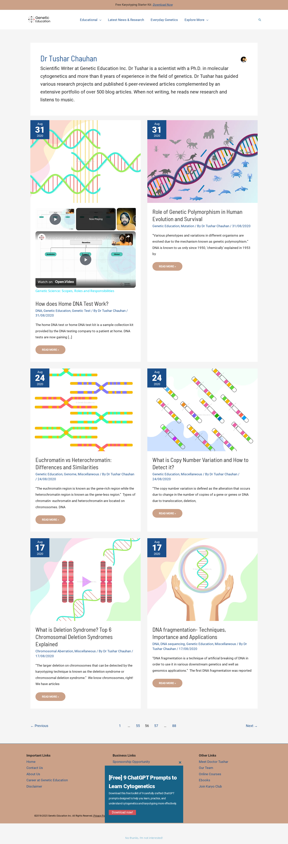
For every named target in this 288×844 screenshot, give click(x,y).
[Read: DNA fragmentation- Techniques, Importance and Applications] (202, 579)
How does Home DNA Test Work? (72, 303)
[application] (99, 20)
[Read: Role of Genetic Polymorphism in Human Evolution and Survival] (202, 161)
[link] (42, 237)
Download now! (122, 812)
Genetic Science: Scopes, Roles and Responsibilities (85, 238)
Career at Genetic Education (47, 780)
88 (174, 726)
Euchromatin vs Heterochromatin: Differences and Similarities (73, 463)
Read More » (50, 351)
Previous (39, 726)
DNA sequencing (172, 644)
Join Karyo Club (210, 786)
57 (156, 726)
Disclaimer (34, 786)
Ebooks (204, 780)
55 (138, 726)
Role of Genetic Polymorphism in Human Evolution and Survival (197, 215)
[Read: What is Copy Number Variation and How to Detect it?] (202, 409)
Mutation (187, 226)
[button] (260, 20)
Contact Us (34, 768)
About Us (33, 774)
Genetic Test (81, 311)
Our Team (206, 768)
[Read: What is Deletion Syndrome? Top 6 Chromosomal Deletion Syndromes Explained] (85, 579)
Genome (70, 474)
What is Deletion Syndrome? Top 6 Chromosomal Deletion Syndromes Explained (74, 636)
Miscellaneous (88, 474)
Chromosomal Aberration (54, 651)
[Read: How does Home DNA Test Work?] (85, 161)
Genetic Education (57, 311)
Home (30, 762)
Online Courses (210, 774)
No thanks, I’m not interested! (144, 838)
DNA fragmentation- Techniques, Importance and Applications (189, 633)
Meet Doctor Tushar (213, 762)
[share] (127, 236)
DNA (38, 311)
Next (252, 726)
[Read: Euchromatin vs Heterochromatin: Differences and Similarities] (85, 409)
